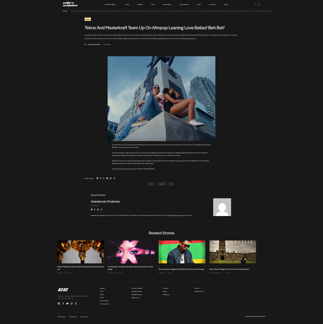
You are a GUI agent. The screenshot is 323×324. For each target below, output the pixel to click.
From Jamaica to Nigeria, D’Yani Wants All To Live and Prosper (181, 269)
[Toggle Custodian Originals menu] (117, 4)
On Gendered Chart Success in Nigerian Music (102, 11)
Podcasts (140, 4)
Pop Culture (212, 4)
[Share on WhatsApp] (103, 178)
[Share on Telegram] (107, 178)
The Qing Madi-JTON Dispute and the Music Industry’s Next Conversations (136, 11)
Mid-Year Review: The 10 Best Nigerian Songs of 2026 (73, 11)
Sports (199, 4)
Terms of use (83, 316)
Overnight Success (136, 294)
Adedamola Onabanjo (94, 44)
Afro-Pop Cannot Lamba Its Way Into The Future (171, 11)
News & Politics (167, 4)
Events (226, 4)
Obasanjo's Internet (136, 291)
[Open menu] (259, 4)
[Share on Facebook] (100, 178)
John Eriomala (60, 272)
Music (153, 4)
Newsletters (166, 294)
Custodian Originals (110, 4)
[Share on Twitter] (114, 178)
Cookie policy (73, 316)
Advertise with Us (199, 291)
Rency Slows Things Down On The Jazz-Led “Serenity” (229, 269)
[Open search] (256, 4)
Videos (127, 4)
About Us (197, 288)
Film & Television (184, 4)
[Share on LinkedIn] (97, 178)
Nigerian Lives (135, 297)
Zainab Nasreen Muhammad (215, 272)
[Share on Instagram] (111, 178)
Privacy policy (62, 316)
